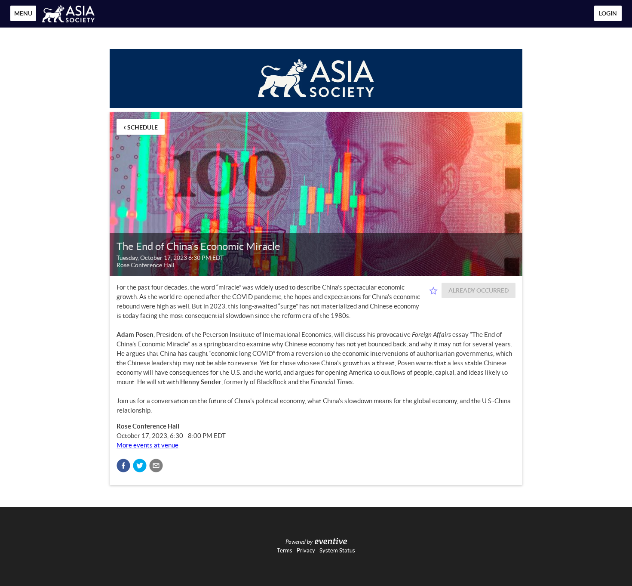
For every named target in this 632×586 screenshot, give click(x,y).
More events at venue (147, 445)
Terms (284, 550)
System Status (337, 550)
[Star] (433, 291)
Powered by (299, 542)
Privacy (306, 550)
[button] (123, 465)
